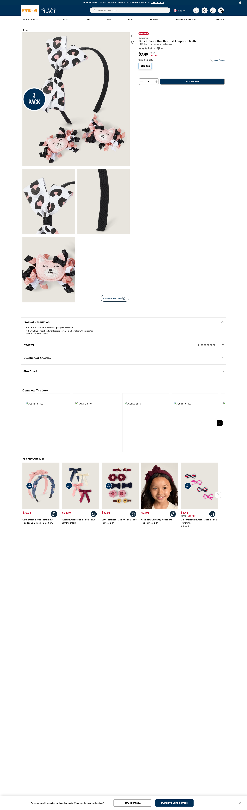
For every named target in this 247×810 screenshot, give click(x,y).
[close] (240, 2)
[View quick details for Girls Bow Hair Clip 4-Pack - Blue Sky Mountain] (93, 514)
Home (25, 30)
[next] (220, 423)
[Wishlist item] (206, 12)
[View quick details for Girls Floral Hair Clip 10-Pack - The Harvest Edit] (133, 514)
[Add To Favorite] (133, 42)
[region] (123, 2)
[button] (177, 11)
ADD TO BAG (192, 81)
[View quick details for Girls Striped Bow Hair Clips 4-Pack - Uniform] (212, 514)
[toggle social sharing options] (133, 35)
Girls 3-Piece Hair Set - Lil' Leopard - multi (167, 41)
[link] (196, 10)
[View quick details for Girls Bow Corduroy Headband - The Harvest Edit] (173, 514)
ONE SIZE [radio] (145, 66)
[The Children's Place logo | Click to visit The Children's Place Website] (49, 10)
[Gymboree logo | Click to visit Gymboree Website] (30, 10)
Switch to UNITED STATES (174, 803)
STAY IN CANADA (133, 803)
